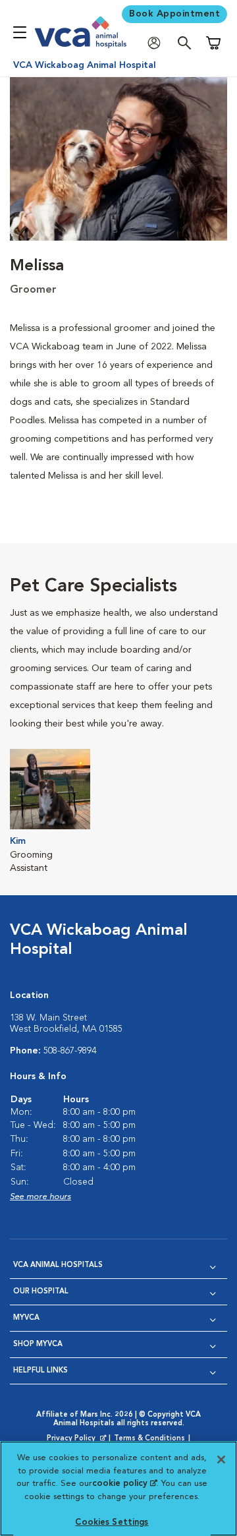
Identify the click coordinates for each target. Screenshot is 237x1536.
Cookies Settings (111, 1522)
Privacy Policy (78, 1439)
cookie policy (124, 1483)
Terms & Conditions (149, 1438)
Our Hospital (40, 1291)
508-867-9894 (69, 1050)
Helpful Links (40, 1370)
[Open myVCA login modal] (157, 43)
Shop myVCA (38, 1344)
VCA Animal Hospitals (58, 1265)
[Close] (221, 1459)
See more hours (40, 1197)
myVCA (26, 1318)
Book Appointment (174, 13)
